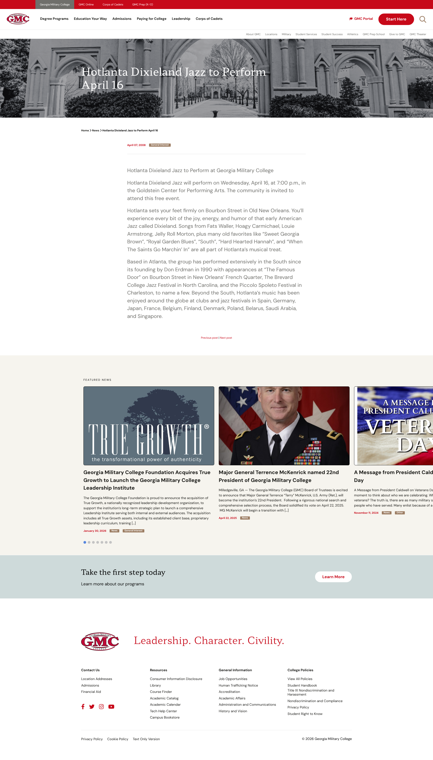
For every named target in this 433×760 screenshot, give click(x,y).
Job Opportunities (233, 679)
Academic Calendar (165, 705)
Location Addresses (96, 679)
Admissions (121, 18)
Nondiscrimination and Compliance (315, 701)
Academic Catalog (164, 698)
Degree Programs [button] (54, 18)
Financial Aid (91, 692)
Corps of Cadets (113, 4)
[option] (148, 459)
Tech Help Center (163, 711)
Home (85, 130)
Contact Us (90, 670)
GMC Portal (363, 18)
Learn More (333, 577)
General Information (235, 670)
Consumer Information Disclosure (176, 679)
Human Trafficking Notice (238, 685)
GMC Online (86, 4)
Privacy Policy (298, 707)
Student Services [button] (306, 34)
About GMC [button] (253, 34)
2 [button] (89, 542)
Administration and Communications (247, 705)
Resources (158, 670)
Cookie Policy (117, 739)
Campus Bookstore (165, 717)
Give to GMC (397, 34)
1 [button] (84, 542)
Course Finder (161, 692)
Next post (226, 338)
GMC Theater (418, 34)
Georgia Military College (55, 4)
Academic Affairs (232, 698)
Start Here (396, 19)
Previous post (209, 338)
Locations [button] (271, 34)
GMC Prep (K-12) (142, 4)
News (95, 130)
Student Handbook (302, 685)
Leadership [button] (181, 18)
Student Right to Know (305, 714)
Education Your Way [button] (90, 18)
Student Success (332, 34)
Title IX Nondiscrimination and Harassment (311, 692)
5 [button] (102, 542)
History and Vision (233, 711)
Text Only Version (146, 739)
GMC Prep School (374, 34)
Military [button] (286, 34)
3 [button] (93, 542)
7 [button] (110, 542)
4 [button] (97, 542)
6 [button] (106, 542)
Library (155, 685)
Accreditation (229, 692)
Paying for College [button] (151, 18)
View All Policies (300, 679)
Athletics (352, 34)
